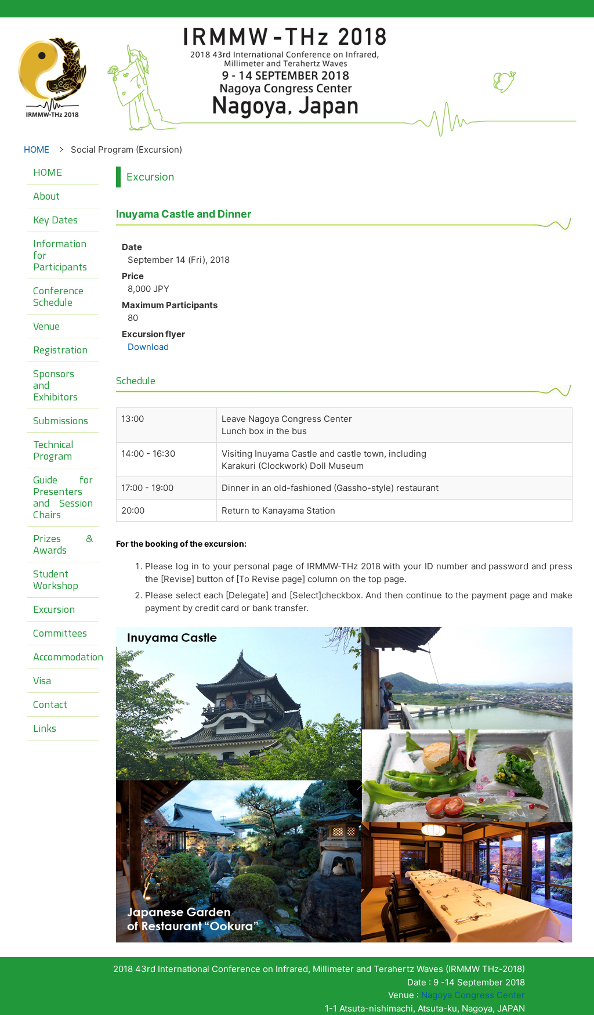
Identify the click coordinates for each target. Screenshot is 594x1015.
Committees (60, 633)
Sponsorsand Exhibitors (55, 385)
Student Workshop (55, 579)
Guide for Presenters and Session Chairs (63, 497)
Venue (46, 326)
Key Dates (55, 219)
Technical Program (53, 450)
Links (44, 728)
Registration (60, 349)
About (46, 196)
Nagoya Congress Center (473, 994)
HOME (36, 149)
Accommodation (66, 656)
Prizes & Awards (63, 544)
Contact (50, 704)
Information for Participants (60, 255)
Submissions (60, 420)
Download (148, 346)
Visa (42, 680)
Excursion (54, 609)
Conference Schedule (58, 296)
